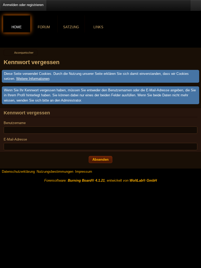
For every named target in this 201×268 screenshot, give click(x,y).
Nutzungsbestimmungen (55, 172)
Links (98, 27)
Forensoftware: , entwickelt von (100, 180)
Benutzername (15, 123)
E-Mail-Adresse (15, 139)
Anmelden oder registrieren (23, 5)
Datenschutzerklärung (18, 172)
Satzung (71, 27)
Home (17, 27)
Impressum (83, 172)
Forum (44, 27)
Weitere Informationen (32, 79)
